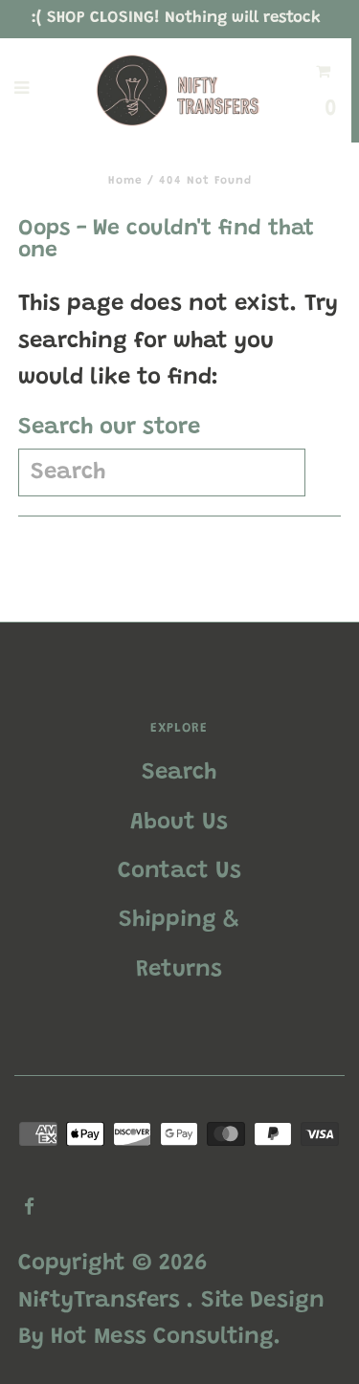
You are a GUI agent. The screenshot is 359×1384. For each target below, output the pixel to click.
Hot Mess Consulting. (166, 1337)
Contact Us (179, 871)
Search (179, 772)
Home (125, 181)
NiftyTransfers (99, 1300)
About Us (179, 822)
